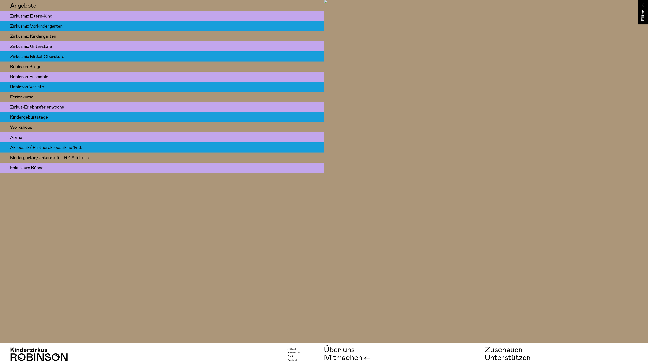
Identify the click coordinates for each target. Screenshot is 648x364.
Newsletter (294, 352)
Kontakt (292, 359)
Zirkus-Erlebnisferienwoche (37, 106)
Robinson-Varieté (27, 86)
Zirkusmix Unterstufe (31, 46)
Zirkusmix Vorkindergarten (36, 25)
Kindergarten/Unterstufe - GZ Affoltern (49, 157)
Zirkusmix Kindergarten (33, 36)
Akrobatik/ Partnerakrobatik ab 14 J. (46, 147)
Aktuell (292, 348)
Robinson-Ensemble (29, 76)
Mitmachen (343, 357)
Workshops (21, 127)
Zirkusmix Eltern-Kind (31, 15)
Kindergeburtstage (29, 116)
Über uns (339, 349)
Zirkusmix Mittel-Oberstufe (37, 56)
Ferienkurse (21, 96)
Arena (16, 137)
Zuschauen (503, 349)
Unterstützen (508, 357)
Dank (290, 356)
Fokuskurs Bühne (27, 167)
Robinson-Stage (25, 66)
